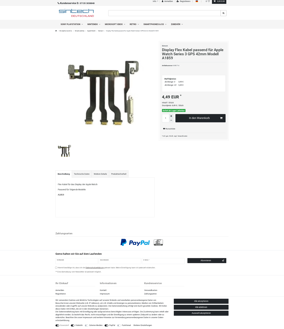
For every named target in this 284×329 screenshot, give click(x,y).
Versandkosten (183, 136)
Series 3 (100, 31)
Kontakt (103, 290)
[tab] (63, 174)
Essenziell (64, 325)
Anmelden (59, 290)
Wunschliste (170, 129)
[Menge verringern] (171, 120)
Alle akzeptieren (201, 301)
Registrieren (60, 294)
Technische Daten (81, 174)
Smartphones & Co (153, 24)
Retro (133, 24)
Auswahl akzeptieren (201, 313)
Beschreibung (64, 174)
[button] (155, 1)
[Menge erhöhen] (171, 116)
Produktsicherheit (118, 174)
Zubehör (176, 24)
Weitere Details (100, 174)
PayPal (112, 325)
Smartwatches (79, 31)
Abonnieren (206, 260)
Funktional (126, 325)
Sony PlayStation (71, 24)
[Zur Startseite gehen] (56, 31)
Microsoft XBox (114, 24)
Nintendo (92, 24)
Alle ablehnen (201, 307)
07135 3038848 (77, 3)
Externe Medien (96, 325)
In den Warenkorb (199, 118)
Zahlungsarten (150, 294)
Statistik (79, 325)
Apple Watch (91, 31)
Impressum (105, 294)
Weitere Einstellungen (142, 325)
